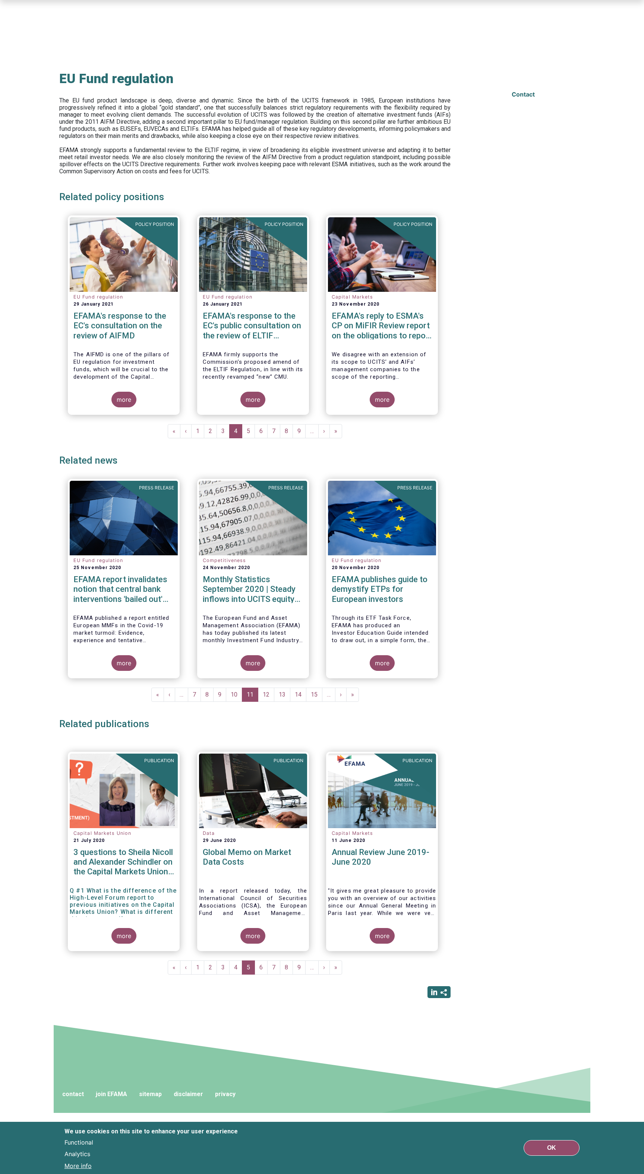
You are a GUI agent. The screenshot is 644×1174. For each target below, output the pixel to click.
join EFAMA (111, 1094)
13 (284, 694)
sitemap (150, 1094)
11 (252, 696)
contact (73, 1094)
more (124, 399)
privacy (225, 1094)
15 (316, 694)
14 (300, 694)
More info (78, 1166)
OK (551, 1148)
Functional (78, 1142)
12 (268, 694)
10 (236, 694)
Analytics (77, 1154)
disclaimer (188, 1094)
